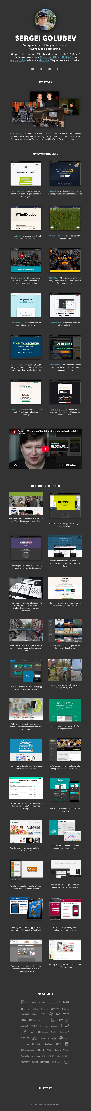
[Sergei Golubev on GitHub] (59, 69)
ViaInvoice (44, 60)
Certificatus (16, 322)
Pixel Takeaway (16, 365)
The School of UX (48, 57)
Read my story (16, 133)
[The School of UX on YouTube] (50, 69)
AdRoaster (13, 409)
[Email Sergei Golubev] (32, 69)
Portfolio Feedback (59, 409)
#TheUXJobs (16, 236)
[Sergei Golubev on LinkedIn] (41, 69)
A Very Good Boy (55, 235)
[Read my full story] (45, 110)
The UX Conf (68, 57)
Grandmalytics (17, 60)
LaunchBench (54, 364)
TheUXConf (53, 278)
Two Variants (55, 322)
